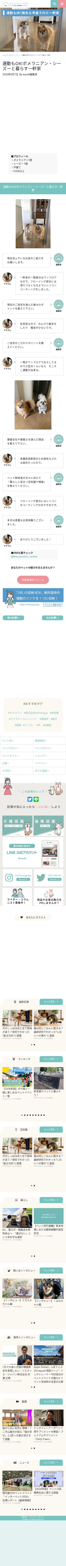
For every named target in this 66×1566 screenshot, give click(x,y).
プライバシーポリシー (37, 1517)
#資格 (18, 725)
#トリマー (29, 725)
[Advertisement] (33, 117)
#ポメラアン (15, 713)
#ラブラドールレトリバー (23, 719)
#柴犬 (54, 719)
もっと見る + (51, 1001)
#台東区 (47, 725)
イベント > (41, 763)
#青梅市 (44, 719)
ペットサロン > (10, 748)
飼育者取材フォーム (33, 580)
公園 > (5, 763)
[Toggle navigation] (62, 4)
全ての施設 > (42, 770)
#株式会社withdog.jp (36, 713)
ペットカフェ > (10, 755)
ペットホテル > (43, 748)
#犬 (39, 725)
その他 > (6, 770)
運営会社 (24, 1517)
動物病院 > (41, 740)
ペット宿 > (8, 740)
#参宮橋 (54, 713)
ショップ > (41, 755)
